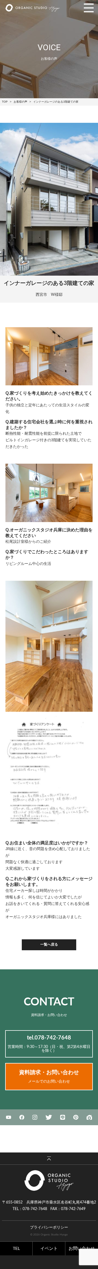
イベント (49, 1248)
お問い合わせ (82, 1248)
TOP (5, 101)
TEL (16, 1248)
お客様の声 (20, 101)
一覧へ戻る (49, 944)
